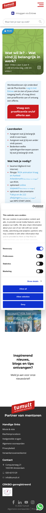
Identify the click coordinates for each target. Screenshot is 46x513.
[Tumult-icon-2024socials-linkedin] (20, 502)
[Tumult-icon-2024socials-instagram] (33, 502)
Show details (32, 281)
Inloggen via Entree (26, 13)
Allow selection (23, 297)
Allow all (23, 289)
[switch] (39, 256)
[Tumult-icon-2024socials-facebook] (13, 502)
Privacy (35, 509)
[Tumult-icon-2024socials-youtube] (26, 502)
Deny (23, 304)
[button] (40, 5)
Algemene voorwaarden (19, 509)
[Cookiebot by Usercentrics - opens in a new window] (32, 206)
